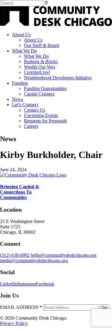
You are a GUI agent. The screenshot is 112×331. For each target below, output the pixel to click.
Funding (20, 83)
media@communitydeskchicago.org (34, 260)
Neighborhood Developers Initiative (58, 77)
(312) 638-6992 (15, 255)
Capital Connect (39, 93)
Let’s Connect (25, 104)
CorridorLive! (37, 72)
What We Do (24, 50)
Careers (31, 126)
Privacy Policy (13, 323)
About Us (21, 34)
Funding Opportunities (45, 88)
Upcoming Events (41, 115)
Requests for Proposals (45, 120)
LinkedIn (8, 283)
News (17, 99)
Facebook (45, 283)
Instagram (26, 283)
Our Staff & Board (41, 45)
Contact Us (34, 110)
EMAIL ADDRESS (21, 307)
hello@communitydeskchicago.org (63, 255)
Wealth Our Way (40, 66)
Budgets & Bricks (41, 61)
